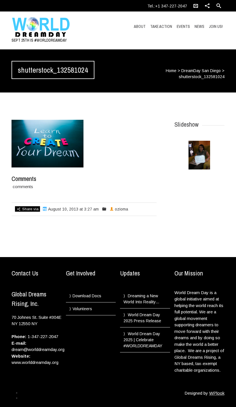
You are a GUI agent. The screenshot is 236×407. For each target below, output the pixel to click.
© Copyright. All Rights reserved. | (46, 398)
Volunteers (82, 308)
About (140, 26)
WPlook (216, 393)
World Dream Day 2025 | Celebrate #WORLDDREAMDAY (142, 339)
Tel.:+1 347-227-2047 (167, 6)
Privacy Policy (31, 393)
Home (171, 70)
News (199, 26)
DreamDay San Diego (201, 70)
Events (183, 26)
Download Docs (87, 296)
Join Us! (216, 26)
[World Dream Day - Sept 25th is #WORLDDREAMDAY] (43, 27)
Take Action (161, 26)
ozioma (121, 209)
